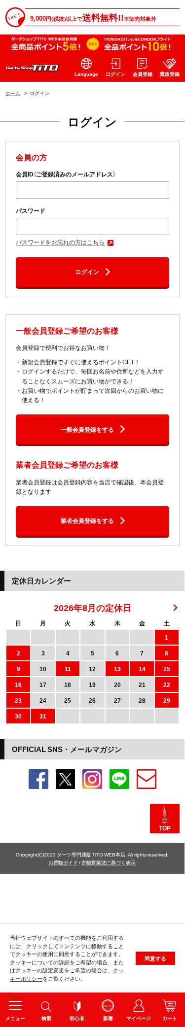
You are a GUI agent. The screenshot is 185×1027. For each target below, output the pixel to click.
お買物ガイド (63, 862)
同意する (155, 958)
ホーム (12, 93)
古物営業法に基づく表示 (108, 862)
